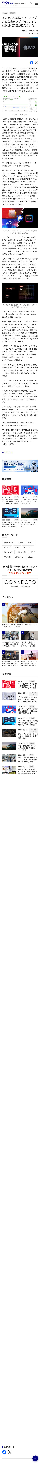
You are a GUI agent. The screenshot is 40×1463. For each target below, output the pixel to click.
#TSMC (7, 557)
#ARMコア (8, 552)
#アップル (22, 552)
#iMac (30, 557)
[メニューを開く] (36, 3)
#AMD (30, 542)
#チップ (7, 547)
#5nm (20, 542)
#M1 (17, 547)
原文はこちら (7, 452)
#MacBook (8, 542)
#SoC (33, 552)
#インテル (28, 547)
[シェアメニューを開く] (35, 1458)
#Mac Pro (19, 557)
